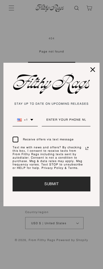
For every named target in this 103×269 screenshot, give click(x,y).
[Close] (93, 69)
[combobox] (25, 122)
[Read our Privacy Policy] (87, 148)
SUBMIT (51, 183)
